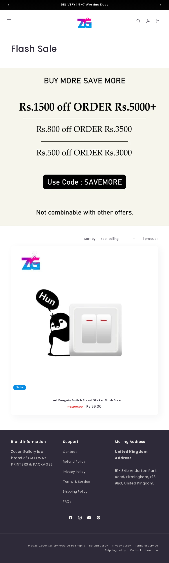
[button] (9, 21)
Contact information (144, 550)
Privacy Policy (74, 471)
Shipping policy (115, 550)
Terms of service (146, 545)
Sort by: (90, 239)
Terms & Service (76, 481)
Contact (70, 451)
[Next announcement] (160, 5)
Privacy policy (121, 545)
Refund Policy (74, 461)
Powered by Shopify (72, 545)
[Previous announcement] (8, 5)
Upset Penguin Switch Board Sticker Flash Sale (84, 400)
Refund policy (98, 545)
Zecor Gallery (48, 545)
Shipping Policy (75, 491)
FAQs (67, 501)
